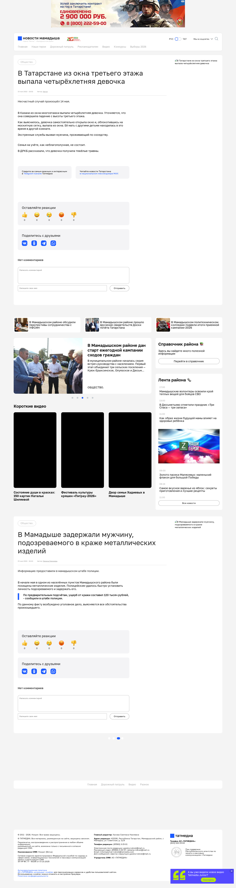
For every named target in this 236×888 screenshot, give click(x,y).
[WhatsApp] (53, 243)
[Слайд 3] (82, 398)
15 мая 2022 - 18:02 (25, 91)
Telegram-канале (33, 173)
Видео (106, 46)
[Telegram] (43, 243)
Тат (185, 39)
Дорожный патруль (61, 46)
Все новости (189, 503)
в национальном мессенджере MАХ (99, 173)
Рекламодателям (88, 46)
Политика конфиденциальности (33, 876)
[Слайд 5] (92, 398)
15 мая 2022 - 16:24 (25, 561)
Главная (22, 46)
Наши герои (39, 46)
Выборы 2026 (138, 46)
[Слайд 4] (87, 398)
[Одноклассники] (34, 243)
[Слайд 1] (72, 398)
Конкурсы (120, 46)
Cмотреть (208, 879)
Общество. (26, 61)
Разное (144, 784)
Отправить (119, 288)
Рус (171, 39)
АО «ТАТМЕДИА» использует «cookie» (35, 872)
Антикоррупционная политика (32, 870)
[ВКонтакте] (24, 243)
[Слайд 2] (77, 398)
